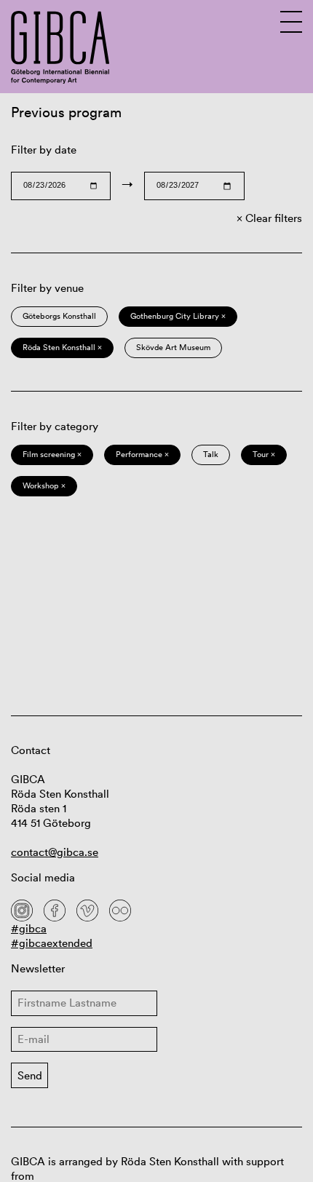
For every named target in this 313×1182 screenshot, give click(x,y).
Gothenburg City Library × (178, 316)
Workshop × (44, 485)
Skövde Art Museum (173, 347)
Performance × (142, 454)
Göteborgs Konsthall (59, 316)
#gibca (29, 928)
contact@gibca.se (54, 852)
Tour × (264, 454)
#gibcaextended (51, 943)
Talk (210, 454)
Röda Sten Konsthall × (62, 347)
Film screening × (52, 454)
